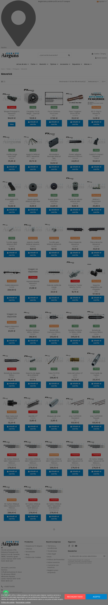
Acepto (96, 596)
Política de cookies (8, 602)
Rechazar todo (75, 596)
